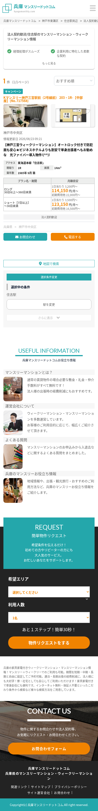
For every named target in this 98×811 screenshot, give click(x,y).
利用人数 (16, 604)
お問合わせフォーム (49, 748)
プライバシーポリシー (70, 786)
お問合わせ (27, 236)
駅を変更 (49, 304)
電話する (74, 236)
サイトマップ (41, 786)
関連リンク (19, 786)
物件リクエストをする (49, 643)
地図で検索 (51, 263)
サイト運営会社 (38, 792)
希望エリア (18, 579)
